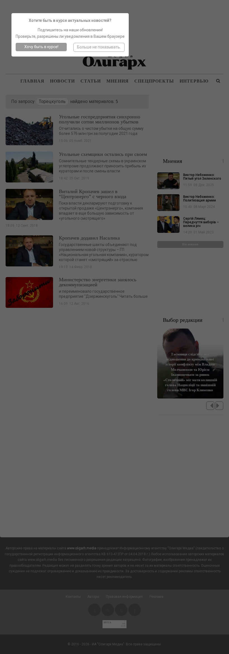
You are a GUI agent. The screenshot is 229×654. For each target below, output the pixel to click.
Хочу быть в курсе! (41, 46)
